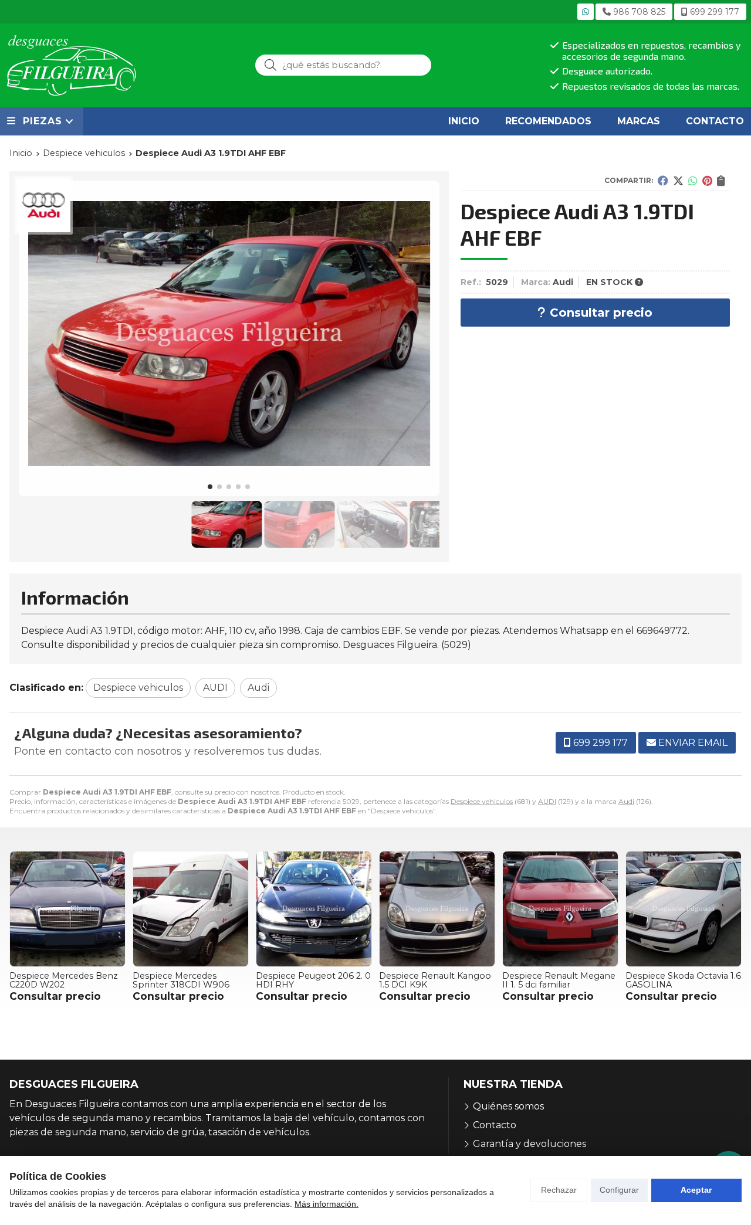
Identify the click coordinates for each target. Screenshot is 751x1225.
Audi (626, 801)
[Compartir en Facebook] (663, 180)
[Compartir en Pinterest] (707, 180)
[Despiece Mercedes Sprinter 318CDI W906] (190, 908)
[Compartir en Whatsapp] (693, 180)
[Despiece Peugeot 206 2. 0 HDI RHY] (313, 908)
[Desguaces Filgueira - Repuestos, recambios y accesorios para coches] (71, 65)
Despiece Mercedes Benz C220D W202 (63, 980)
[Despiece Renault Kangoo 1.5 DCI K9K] (437, 908)
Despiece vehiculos (482, 801)
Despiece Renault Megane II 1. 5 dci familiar (558, 980)
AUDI (547, 801)
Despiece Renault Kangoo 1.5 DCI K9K (435, 980)
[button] (210, 486)
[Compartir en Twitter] (678, 180)
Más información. (326, 1204)
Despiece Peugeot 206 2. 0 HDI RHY (313, 980)
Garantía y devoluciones (529, 1143)
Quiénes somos (508, 1106)
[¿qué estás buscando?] (343, 64)
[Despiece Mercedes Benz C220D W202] (67, 908)
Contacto (494, 1125)
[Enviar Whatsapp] (585, 11)
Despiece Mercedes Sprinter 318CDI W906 (181, 980)
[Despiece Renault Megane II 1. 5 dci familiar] (560, 908)
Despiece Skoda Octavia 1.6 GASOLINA (683, 980)
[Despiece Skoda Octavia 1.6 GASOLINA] (683, 908)
